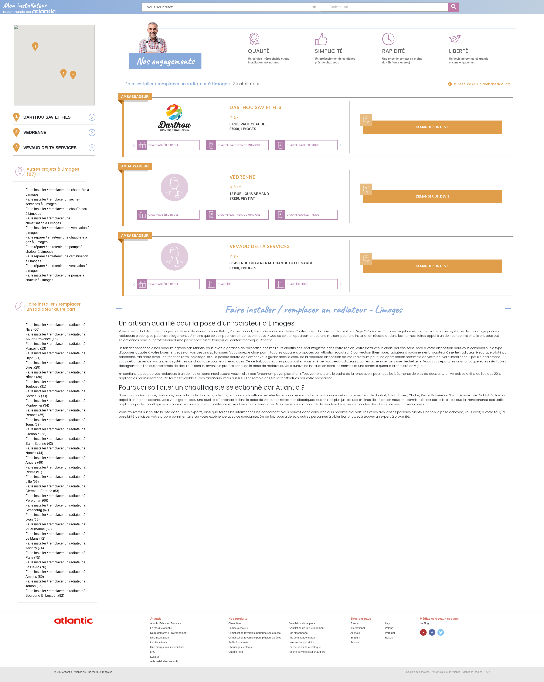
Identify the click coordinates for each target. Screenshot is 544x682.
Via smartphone (298, 632)
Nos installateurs (160, 637)
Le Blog (424, 623)
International (357, 628)
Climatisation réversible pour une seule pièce (254, 632)
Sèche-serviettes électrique (305, 647)
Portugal (390, 632)
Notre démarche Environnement (168, 632)
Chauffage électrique (240, 647)
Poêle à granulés (238, 642)
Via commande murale (302, 637)
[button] (134, 145)
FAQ (152, 651)
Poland (389, 628)
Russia (389, 637)
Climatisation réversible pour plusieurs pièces (254, 637)
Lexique (155, 656)
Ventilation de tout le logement (306, 628)
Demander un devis (432, 127)
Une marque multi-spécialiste (167, 647)
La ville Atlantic (158, 642)
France (354, 623)
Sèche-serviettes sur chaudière (307, 651)
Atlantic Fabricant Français (165, 623)
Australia (355, 632)
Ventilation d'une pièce (302, 623)
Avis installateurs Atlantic (164, 661)
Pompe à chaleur (238, 628)
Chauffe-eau (235, 651)
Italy (387, 623)
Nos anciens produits (301, 642)
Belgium (355, 637)
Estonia (354, 642)
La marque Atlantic (161, 628)
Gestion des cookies (417, 672)
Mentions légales (472, 672)
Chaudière (234, 623)
